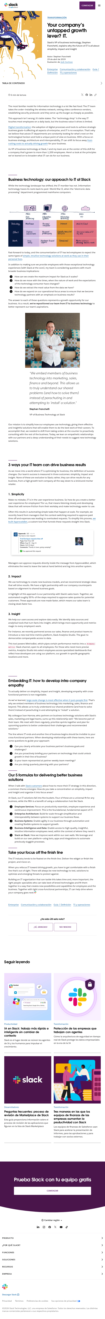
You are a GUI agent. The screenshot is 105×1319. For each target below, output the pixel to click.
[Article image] (77, 996)
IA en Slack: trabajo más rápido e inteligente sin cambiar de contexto (26, 1032)
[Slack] (11, 5)
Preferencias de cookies (37, 1301)
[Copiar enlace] (95, 95)
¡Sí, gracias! (40, 927)
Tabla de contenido (13, 83)
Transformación (57, 17)
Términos (19, 1301)
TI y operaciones (68, 72)
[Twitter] (82, 95)
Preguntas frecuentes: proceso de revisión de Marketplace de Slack (26, 1113)
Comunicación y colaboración (75, 69)
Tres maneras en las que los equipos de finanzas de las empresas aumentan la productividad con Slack (72, 1117)
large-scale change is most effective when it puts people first (57, 700)
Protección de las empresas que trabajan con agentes (75, 1030)
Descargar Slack (9, 1294)
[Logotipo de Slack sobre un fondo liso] (27, 1080)
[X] (55, 1227)
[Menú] (99, 5)
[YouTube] (61, 1227)
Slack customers (34, 785)
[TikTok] (67, 1227)
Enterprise (52, 69)
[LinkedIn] (91, 95)
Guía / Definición (62, 904)
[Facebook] (86, 95)
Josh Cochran (66, 62)
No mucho (65, 927)
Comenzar (87, 5)
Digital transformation (19, 127)
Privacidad (7, 1301)
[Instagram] (44, 1227)
